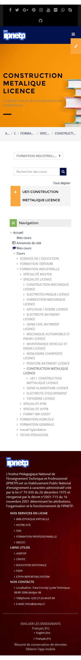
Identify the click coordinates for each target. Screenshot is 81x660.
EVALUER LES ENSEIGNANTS (41, 624)
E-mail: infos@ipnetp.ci (30, 604)
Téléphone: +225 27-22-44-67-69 (35, 598)
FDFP (19, 571)
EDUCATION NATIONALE (31, 565)
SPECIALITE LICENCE (45, 133)
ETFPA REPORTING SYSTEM (33, 576)
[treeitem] (40, 333)
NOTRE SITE (23, 525)
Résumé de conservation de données (40, 644)
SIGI (18, 531)
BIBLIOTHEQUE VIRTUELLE (32, 519)
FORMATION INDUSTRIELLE (27, 133)
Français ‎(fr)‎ (40, 628)
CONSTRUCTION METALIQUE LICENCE (65, 133)
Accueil (7, 133)
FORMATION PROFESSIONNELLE (36, 536)
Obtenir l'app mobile (40, 649)
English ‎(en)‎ (43, 633)
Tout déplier (61, 183)
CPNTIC (21, 559)
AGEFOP (21, 553)
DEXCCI (20, 542)
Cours (15, 133)
